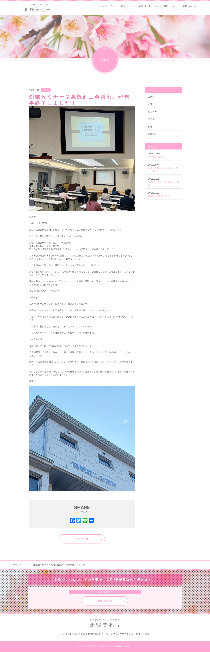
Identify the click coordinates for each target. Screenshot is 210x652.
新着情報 (152, 134)
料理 (150, 126)
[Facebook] (73, 521)
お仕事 (151, 96)
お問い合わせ (105, 600)
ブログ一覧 (82, 538)
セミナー (152, 111)
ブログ (45, 90)
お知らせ (152, 104)
